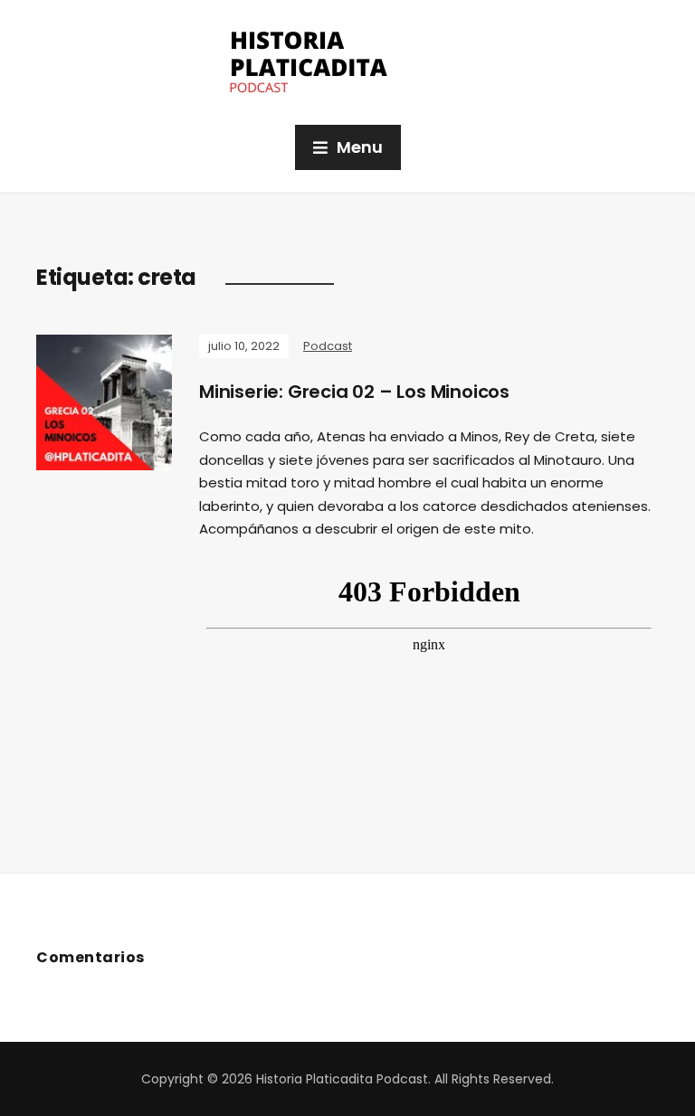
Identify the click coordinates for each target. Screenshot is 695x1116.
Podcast (327, 346)
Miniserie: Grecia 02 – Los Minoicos (354, 391)
